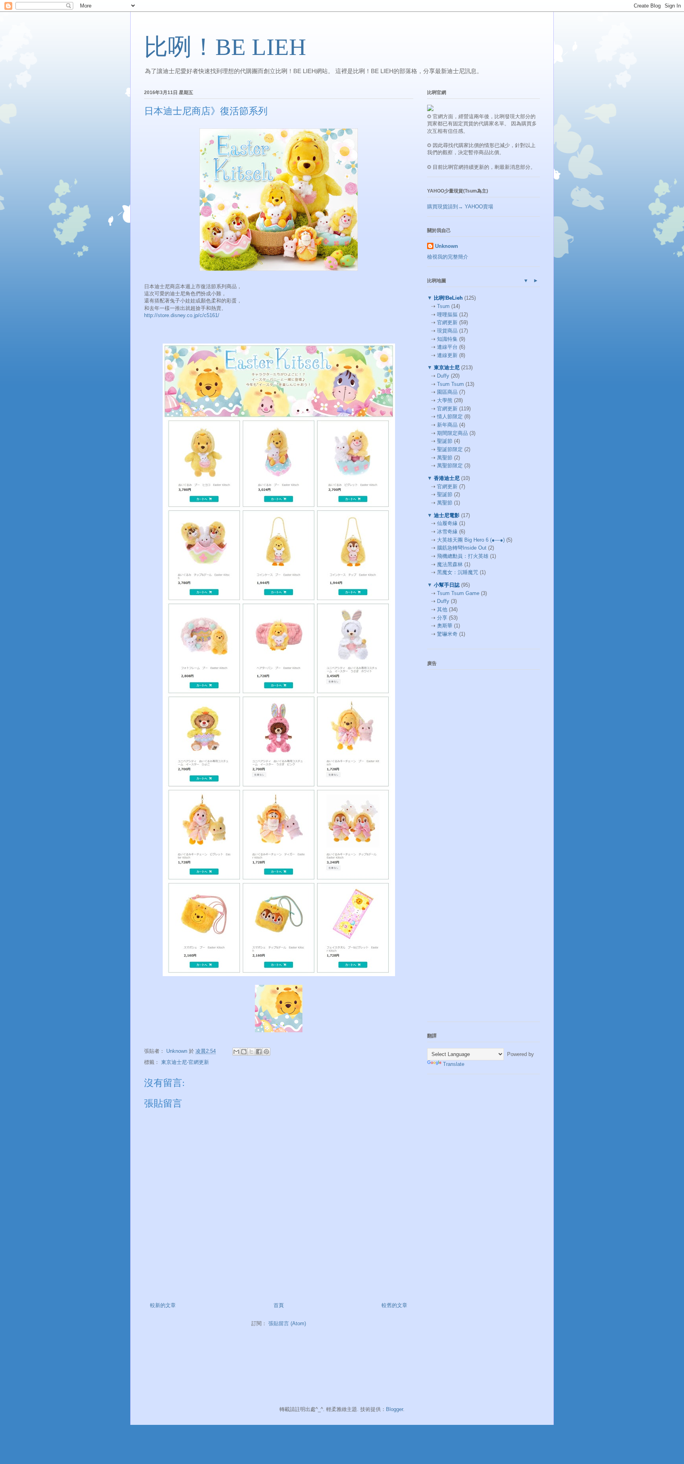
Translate (453, 1064)
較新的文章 (163, 1305)
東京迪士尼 (446, 367)
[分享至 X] (251, 1052)
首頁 (279, 1305)
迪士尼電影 (446, 515)
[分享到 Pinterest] (266, 1052)
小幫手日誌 (446, 585)
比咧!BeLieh (448, 298)
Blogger (394, 1409)
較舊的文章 (394, 1305)
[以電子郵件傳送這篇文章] (236, 1052)
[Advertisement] (486, 725)
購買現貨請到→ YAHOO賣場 (460, 207)
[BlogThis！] (244, 1052)
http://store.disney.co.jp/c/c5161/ (181, 315)
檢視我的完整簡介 (447, 257)
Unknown (446, 246)
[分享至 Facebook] (259, 1052)
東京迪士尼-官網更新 (185, 1062)
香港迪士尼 (446, 478)
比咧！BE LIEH (225, 47)
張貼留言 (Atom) (287, 1323)
